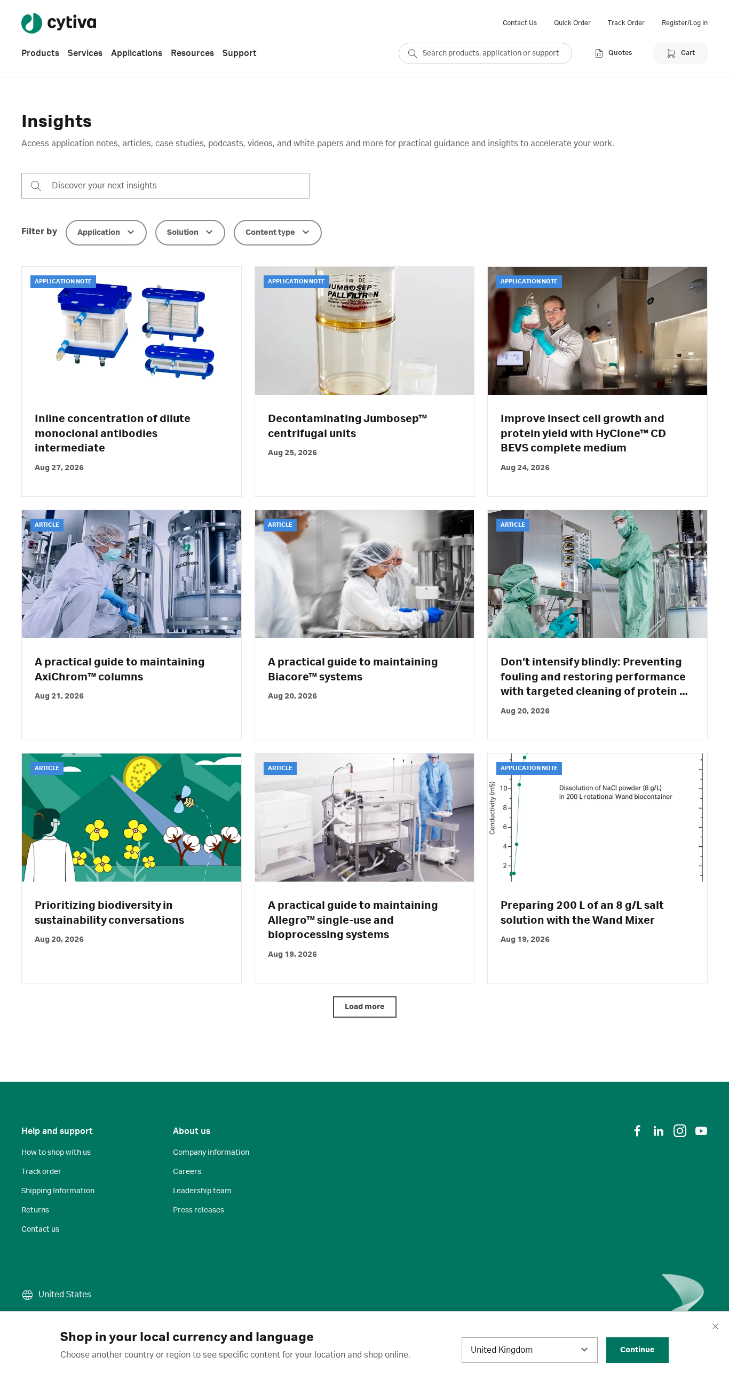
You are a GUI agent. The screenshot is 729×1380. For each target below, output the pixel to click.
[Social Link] (637, 1130)
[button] (106, 232)
